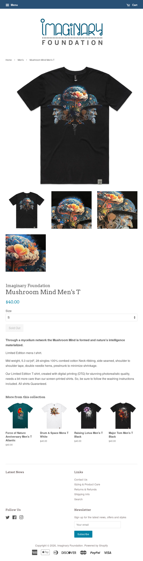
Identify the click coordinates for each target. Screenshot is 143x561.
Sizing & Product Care (87, 484)
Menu (14, 5)
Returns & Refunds (85, 489)
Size (9, 311)
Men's (21, 59)
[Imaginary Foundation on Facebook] (14, 518)
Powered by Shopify (96, 545)
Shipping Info (82, 494)
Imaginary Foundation (70, 545)
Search (78, 499)
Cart (134, 5)
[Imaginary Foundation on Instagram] (21, 518)
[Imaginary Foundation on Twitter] (8, 518)
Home (9, 59)
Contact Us (80, 479)
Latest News (15, 472)
